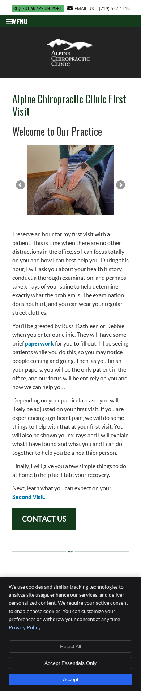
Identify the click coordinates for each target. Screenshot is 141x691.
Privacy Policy (25, 627)
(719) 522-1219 (114, 8)
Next (120, 185)
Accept (70, 679)
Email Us (84, 8)
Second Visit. (29, 497)
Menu (20, 20)
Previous (21, 185)
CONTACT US (44, 519)
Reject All (70, 646)
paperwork (39, 343)
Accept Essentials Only (70, 663)
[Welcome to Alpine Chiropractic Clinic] (70, 67)
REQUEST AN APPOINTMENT (37, 8)
